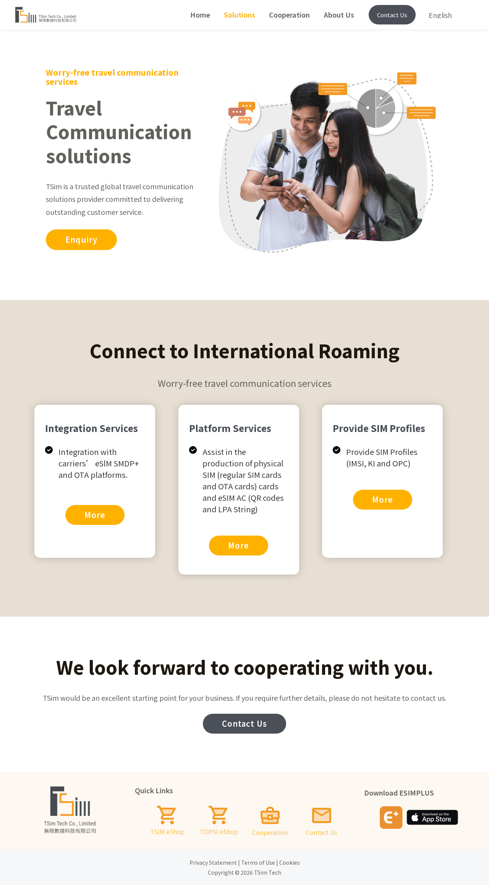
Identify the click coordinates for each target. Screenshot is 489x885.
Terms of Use (258, 862)
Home (200, 14)
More (94, 514)
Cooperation (289, 14)
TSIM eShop (167, 831)
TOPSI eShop (219, 831)
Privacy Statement (213, 862)
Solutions (239, 14)
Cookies (289, 862)
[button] (81, 239)
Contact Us (392, 15)
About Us (339, 14)
